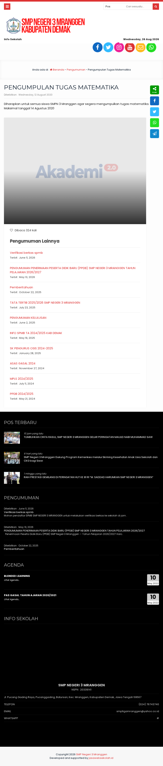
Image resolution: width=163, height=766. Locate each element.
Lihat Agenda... (11, 580)
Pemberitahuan (21, 287)
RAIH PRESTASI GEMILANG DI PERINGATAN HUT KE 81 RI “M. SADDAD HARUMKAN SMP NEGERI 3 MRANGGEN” (88, 477)
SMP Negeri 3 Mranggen (91, 754)
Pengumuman (76, 70)
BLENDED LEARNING (17, 576)
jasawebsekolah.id (101, 758)
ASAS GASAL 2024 (22, 363)
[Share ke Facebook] (154, 100)
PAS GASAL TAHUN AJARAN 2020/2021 (30, 595)
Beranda (58, 70)
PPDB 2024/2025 (21, 394)
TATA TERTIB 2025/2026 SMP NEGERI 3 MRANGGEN (45, 302)
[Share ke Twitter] (154, 111)
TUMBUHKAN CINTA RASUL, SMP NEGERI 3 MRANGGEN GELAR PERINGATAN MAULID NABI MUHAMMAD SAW (88, 437)
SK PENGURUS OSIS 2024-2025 (31, 348)
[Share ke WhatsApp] (154, 122)
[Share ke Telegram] (154, 133)
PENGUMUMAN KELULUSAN (28, 318)
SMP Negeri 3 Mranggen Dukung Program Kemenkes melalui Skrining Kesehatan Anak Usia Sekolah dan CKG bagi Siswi (91, 459)
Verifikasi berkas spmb (26, 253)
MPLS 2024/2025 (21, 379)
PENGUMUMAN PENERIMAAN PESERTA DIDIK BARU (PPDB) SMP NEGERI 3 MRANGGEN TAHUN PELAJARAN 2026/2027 (74, 531)
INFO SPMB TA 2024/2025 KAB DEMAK (36, 333)
